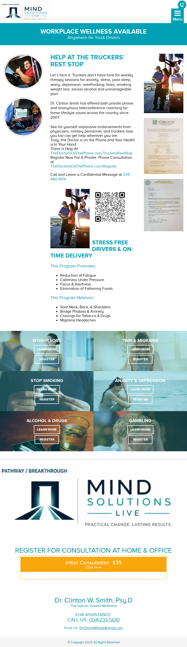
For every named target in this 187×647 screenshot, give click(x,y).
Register (46, 359)
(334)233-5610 (104, 619)
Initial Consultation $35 (93, 564)
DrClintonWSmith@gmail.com (101, 628)
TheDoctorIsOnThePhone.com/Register (83, 166)
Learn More (47, 349)
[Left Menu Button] (177, 19)
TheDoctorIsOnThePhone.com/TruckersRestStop (91, 153)
